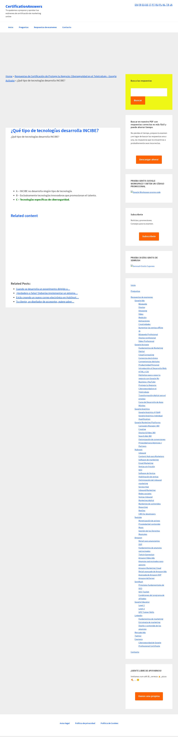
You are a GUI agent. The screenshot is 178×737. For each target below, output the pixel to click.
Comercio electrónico (148, 358)
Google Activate (142, 344)
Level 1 (142, 605)
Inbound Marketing (147, 490)
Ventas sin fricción (147, 466)
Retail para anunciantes (149, 541)
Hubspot (138, 449)
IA (139, 331)
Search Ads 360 (145, 436)
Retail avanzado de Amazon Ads (153, 571)
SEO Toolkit (144, 591)
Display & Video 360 (147, 432)
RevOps (142, 510)
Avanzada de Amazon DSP (150, 575)
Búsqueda (143, 304)
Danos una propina (149, 696)
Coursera (139, 639)
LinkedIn (138, 615)
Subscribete (149, 236)
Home (9, 76)
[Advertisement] (84, 56)
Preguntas (135, 291)
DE (146, 4)
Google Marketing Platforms (148, 422)
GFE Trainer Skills (146, 612)
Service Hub (144, 486)
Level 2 (142, 608)
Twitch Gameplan (146, 554)
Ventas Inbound (145, 497)
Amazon (138, 537)
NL (164, 4)
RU (157, 4)
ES (143, 4)
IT (150, 4)
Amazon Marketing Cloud (150, 568)
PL (160, 4)
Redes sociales (145, 493)
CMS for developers (147, 514)
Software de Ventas (147, 473)
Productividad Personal (149, 365)
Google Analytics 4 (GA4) (149, 412)
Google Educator (142, 602)
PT (153, 4)
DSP (140, 544)
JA (171, 4)
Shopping (143, 310)
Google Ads (140, 300)
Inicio (133, 285)
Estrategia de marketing (149, 622)
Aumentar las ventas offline (151, 327)
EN (136, 4)
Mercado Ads (140, 632)
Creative (142, 429)
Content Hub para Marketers (151, 456)
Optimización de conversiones (152, 439)
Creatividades (145, 324)
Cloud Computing (146, 354)
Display (142, 307)
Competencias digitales (149, 361)
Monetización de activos (149, 520)
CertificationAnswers (24, 6)
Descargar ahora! (149, 159)
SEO (140, 470)
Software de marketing (149, 459)
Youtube (138, 517)
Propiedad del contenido (149, 524)
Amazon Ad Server (147, 578)
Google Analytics (142, 409)
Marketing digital (146, 500)
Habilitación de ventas (148, 476)
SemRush (139, 581)
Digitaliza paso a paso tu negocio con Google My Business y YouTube (149, 378)
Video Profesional (146, 341)
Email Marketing (146, 463)
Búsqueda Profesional (148, 334)
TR (167, 4)
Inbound (142, 453)
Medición (142, 317)
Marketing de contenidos (150, 503)
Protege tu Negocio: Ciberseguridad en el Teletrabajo (147, 388)
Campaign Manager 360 (149, 426)
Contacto (135, 652)
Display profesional (147, 337)
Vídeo (141, 314)
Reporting (143, 507)
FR (140, 4)
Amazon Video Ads (147, 558)
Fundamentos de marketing (151, 619)
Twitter (138, 635)
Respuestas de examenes (142, 297)
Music (141, 527)
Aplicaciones (144, 321)
